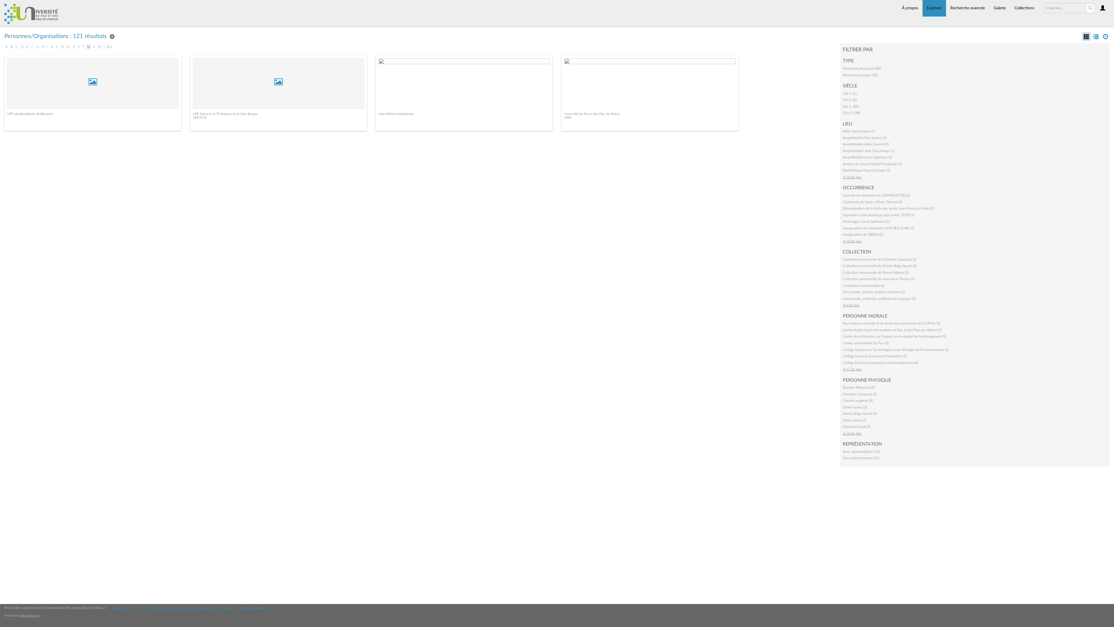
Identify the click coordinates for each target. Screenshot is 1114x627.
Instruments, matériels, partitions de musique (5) (879, 298)
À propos (910, 8)
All (109, 46)
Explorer (934, 8)
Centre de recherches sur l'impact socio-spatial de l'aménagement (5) (894, 336)
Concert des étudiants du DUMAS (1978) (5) (876, 195)
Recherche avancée (967, 8)
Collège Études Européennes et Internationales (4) (880, 363)
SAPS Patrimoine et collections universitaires (180, 608)
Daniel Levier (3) (855, 407)
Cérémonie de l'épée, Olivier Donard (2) (873, 202)
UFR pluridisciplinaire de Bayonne (30, 114)
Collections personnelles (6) (864, 285)
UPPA (568, 117)
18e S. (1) (850, 93)
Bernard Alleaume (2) (859, 387)
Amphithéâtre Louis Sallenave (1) (867, 157)
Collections (1024, 8)
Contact (226, 608)
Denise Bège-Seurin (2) (860, 413)
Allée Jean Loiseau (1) (859, 131)
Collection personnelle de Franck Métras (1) (876, 272)
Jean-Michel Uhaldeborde (396, 114)
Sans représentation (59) (861, 458)
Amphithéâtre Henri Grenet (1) (866, 144)
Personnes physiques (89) (862, 68)
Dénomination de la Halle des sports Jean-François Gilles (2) (888, 208)
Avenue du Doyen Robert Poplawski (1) (872, 164)
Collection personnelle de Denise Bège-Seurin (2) (880, 266)
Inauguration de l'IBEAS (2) (863, 234)
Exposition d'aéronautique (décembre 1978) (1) (878, 215)
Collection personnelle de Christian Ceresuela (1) (879, 259)
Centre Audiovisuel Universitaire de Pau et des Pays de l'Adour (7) (892, 330)
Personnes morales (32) (860, 75)
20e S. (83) (851, 106)
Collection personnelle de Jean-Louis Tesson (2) (878, 279)
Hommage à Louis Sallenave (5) (866, 221)
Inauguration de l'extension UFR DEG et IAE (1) (878, 228)
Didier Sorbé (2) (854, 420)
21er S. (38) (851, 113)
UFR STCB (199, 117)
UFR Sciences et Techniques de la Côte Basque (225, 114)
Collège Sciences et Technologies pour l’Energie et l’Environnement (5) (896, 350)
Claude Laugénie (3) (858, 400)
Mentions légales (252, 608)
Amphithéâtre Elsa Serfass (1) (865, 138)
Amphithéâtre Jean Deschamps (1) (869, 151)
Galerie (1000, 8)
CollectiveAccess (29, 615)
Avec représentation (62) (861, 451)
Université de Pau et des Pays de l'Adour (592, 114)
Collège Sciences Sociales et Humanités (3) (875, 356)
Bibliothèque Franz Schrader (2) (866, 170)
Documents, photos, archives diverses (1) (874, 292)
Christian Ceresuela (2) (860, 394)
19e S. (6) (850, 100)
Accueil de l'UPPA (125, 608)
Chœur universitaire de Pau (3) (866, 343)
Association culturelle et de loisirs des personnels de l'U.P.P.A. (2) (892, 323)
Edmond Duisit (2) (856, 426)
